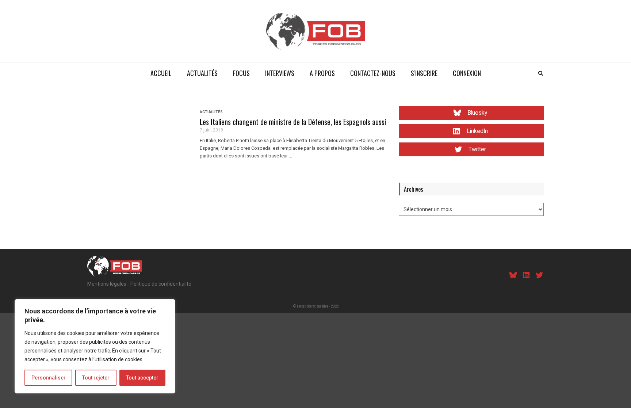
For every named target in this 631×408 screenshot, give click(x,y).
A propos (322, 73)
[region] (95, 346)
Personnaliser (48, 378)
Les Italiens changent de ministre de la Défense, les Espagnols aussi (293, 121)
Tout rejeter (96, 378)
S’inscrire (424, 73)
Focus (241, 73)
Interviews (279, 73)
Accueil (161, 73)
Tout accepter (142, 378)
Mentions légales (106, 284)
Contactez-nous (372, 73)
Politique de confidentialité (160, 284)
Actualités (202, 73)
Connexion (467, 73)
